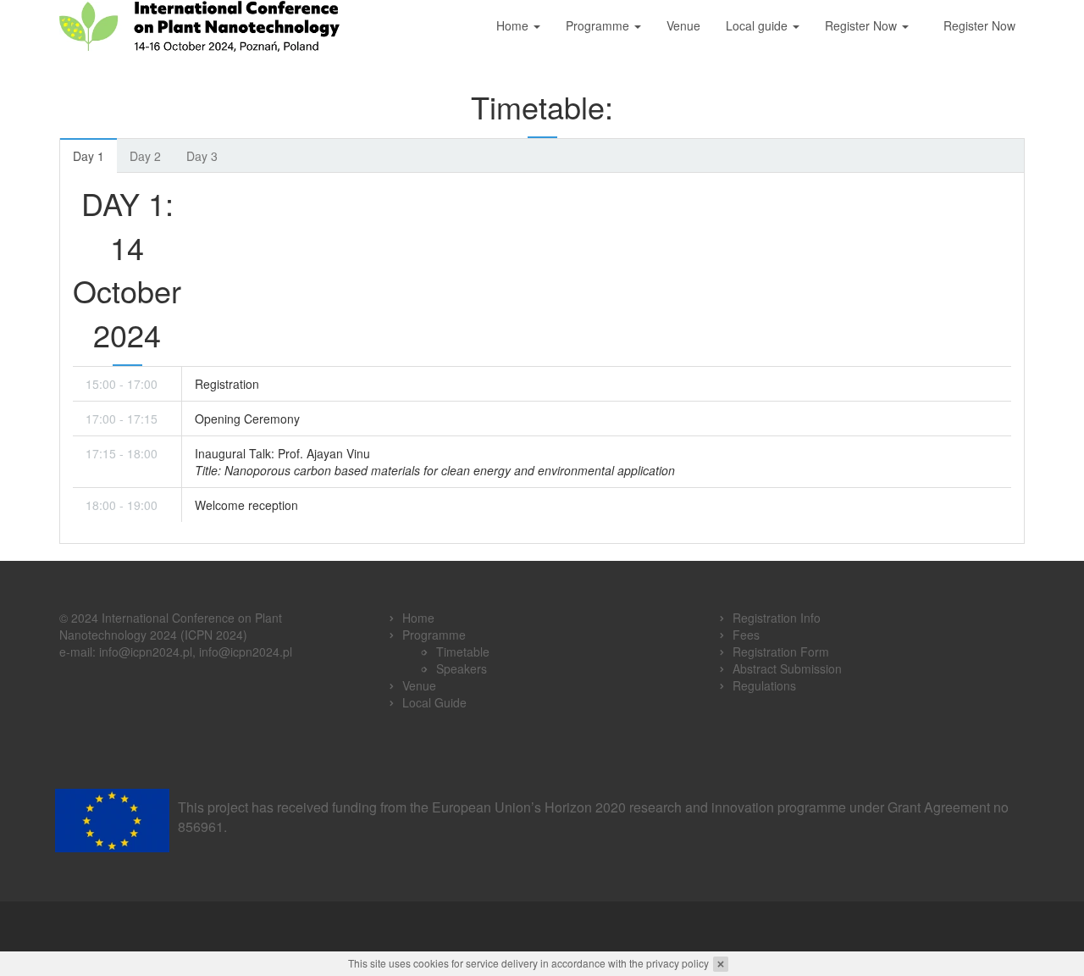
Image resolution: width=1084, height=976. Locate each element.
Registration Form (781, 651)
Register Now (862, 25)
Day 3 (202, 155)
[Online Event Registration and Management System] (542, 926)
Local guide (758, 25)
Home (514, 25)
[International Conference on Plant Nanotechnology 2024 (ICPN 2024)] (199, 25)
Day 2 (145, 155)
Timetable (462, 651)
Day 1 (88, 155)
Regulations (764, 685)
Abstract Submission (787, 668)
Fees (746, 634)
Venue (683, 25)
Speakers (461, 668)
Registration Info (777, 617)
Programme (599, 25)
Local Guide (434, 702)
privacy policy (677, 963)
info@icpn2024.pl (145, 651)
